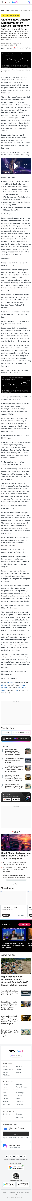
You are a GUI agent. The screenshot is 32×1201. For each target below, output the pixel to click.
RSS (16, 1194)
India (17, 1090)
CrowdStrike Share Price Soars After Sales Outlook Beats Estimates (10, 993)
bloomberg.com (7, 674)
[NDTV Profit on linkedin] (17, 1156)
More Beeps (15, 884)
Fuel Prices (6, 1104)
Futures (5, 1072)
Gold (22, 688)
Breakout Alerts (8, 1069)
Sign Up (16, 1134)
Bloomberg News (11, 43)
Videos (18, 1098)
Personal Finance (8, 1090)
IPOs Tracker (7, 1075)
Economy (6, 1087)
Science (5, 1098)
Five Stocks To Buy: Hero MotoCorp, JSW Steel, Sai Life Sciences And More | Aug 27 (10, 1033)
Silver (3, 690)
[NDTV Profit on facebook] (6, 1156)
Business (11, 682)
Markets (5, 1084)
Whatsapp (19, 1117)
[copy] (30, 48)
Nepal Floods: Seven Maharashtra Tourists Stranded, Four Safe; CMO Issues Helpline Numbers (14, 980)
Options (18, 1072)
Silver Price (19, 1101)
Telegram (19, 1114)
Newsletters (6, 1114)
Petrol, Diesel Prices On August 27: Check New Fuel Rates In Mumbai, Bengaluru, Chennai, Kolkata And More (9, 1006)
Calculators (19, 1104)
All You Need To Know (9, 907)
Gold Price (6, 1101)
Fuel (18, 688)
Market (3, 685)
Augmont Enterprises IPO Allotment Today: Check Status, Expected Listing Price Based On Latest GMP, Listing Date (10, 1020)
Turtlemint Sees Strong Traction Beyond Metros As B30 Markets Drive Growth (13, 945)
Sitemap (27, 1192)
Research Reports (22, 1087)
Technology (20, 1093)
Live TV (18, 1069)
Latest (16, 690)
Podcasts (6, 1117)
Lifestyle (19, 1095)
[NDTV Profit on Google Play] (9, 1184)
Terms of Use (12, 1192)
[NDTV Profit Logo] (16, 1050)
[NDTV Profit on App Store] (23, 1184)
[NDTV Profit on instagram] (13, 1156)
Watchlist (19, 1066)
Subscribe (5, 915)
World (19, 43)
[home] (11, 2)
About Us (5, 1192)
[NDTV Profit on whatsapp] (24, 1156)
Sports (5, 1095)
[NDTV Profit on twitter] (10, 1156)
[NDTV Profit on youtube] (21, 1156)
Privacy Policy (20, 1192)
